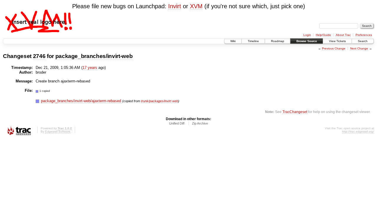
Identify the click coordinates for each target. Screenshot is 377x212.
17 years (89, 67)
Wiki (233, 41)
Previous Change (333, 48)
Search (363, 41)
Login (307, 35)
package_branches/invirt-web (94, 56)
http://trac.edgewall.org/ (358, 131)
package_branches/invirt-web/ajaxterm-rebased (81, 101)
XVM (196, 6)
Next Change (359, 48)
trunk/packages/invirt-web (159, 101)
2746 (39, 56)
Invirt (174, 6)
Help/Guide (323, 35)
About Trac (343, 35)
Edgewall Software (57, 131)
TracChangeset (294, 112)
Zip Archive (200, 123)
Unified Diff (176, 123)
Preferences (363, 35)
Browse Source (306, 41)
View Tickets (337, 41)
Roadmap (277, 41)
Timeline (253, 41)
